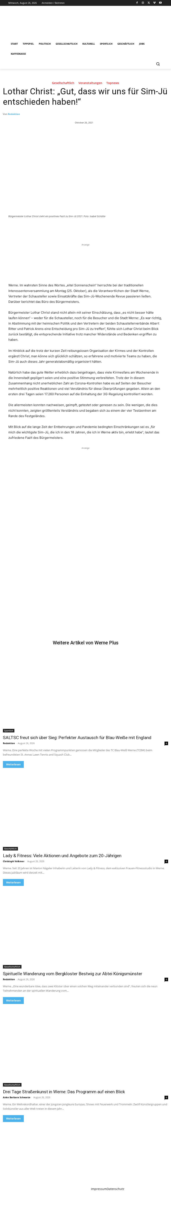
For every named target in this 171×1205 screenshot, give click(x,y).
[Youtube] (160, 3)
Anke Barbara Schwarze (16, 1097)
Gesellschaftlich (63, 83)
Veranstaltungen (90, 83)
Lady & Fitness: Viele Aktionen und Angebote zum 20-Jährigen (62, 855)
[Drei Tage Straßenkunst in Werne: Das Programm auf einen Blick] (85, 1045)
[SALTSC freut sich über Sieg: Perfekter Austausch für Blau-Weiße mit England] (85, 691)
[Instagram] (143, 3)
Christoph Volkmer (13, 861)
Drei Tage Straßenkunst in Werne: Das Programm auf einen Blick (64, 1091)
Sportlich (8, 730)
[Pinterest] (57, 228)
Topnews (112, 83)
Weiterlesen (13, 764)
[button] (158, 64)
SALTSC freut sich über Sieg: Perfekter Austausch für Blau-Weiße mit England (77, 737)
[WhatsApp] (67, 228)
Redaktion (14, 114)
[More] (76, 228)
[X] (148, 3)
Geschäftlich (10, 848)
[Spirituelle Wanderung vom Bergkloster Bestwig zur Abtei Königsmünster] (85, 927)
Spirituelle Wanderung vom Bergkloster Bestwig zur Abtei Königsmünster (72, 973)
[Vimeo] (154, 3)
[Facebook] (137, 3)
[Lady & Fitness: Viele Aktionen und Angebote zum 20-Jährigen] (85, 809)
